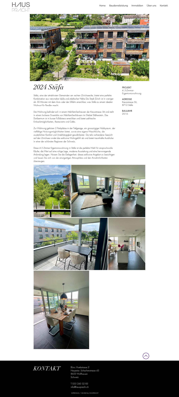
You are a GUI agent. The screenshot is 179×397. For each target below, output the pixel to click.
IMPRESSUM (75, 393)
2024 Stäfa (49, 87)
